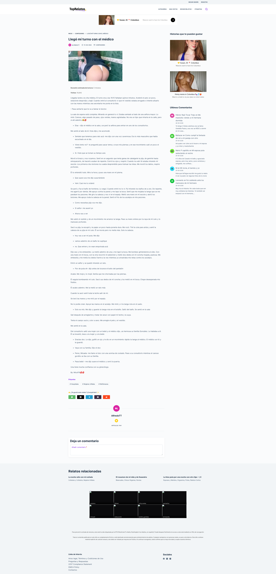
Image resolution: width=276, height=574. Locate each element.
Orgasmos (181, 480)
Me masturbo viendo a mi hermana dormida (188, 118)
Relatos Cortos (195, 480)
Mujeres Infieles (88, 384)
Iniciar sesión (193, 2)
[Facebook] (164, 559)
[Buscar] (206, 9)
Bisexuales (119, 480)
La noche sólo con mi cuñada (80, 477)
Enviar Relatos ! (186, 9)
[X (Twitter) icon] (116, 420)
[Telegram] (89, 397)
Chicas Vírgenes (130, 480)
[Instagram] (170, 559)
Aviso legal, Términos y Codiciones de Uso (85, 558)
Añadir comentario (79, 447)
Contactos (72, 570)
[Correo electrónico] (97, 397)
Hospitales (74, 384)
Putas (187, 480)
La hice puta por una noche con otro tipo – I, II (182, 477)
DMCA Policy (73, 567)
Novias (138, 480)
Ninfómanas (103, 384)
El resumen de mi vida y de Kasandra (131, 477)
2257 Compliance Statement (80, 564)
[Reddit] (106, 397)
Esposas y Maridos (169, 480)
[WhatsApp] (71, 397)
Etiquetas (198, 9)
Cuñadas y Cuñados (75, 480)
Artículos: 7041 (116, 425)
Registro (204, 2)
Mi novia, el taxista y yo (190, 168)
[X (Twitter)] (80, 397)
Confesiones (100, 45)
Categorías (162, 9)
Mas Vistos (173, 9)
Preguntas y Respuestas (78, 561)
